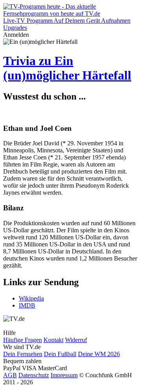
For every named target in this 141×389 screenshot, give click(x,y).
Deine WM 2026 (99, 354)
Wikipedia (31, 298)
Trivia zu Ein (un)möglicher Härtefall (67, 68)
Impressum (64, 375)
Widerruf (76, 340)
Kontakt (53, 340)
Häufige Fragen (22, 340)
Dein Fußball (60, 354)
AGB (10, 375)
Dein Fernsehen (22, 354)
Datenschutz (33, 375)
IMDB (27, 305)
